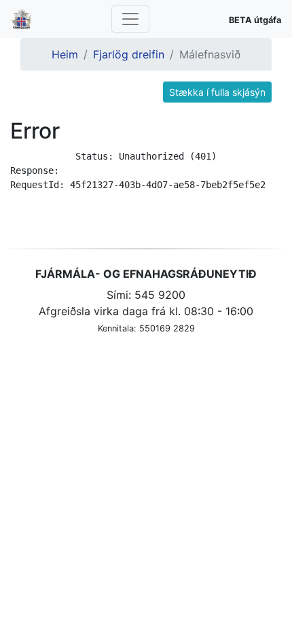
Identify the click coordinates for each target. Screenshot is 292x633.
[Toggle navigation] (130, 19)
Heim (65, 54)
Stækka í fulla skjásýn (217, 92)
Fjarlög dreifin (128, 54)
